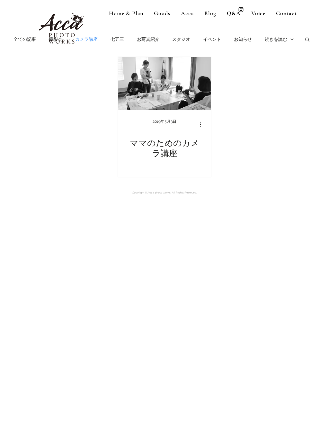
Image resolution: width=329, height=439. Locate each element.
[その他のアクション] (202, 124)
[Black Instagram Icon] (241, 9)
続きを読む (276, 39)
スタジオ (181, 39)
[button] (307, 40)
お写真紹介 (148, 39)
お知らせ (243, 39)
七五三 (117, 39)
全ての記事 (24, 39)
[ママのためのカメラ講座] (164, 83)
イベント (212, 39)
